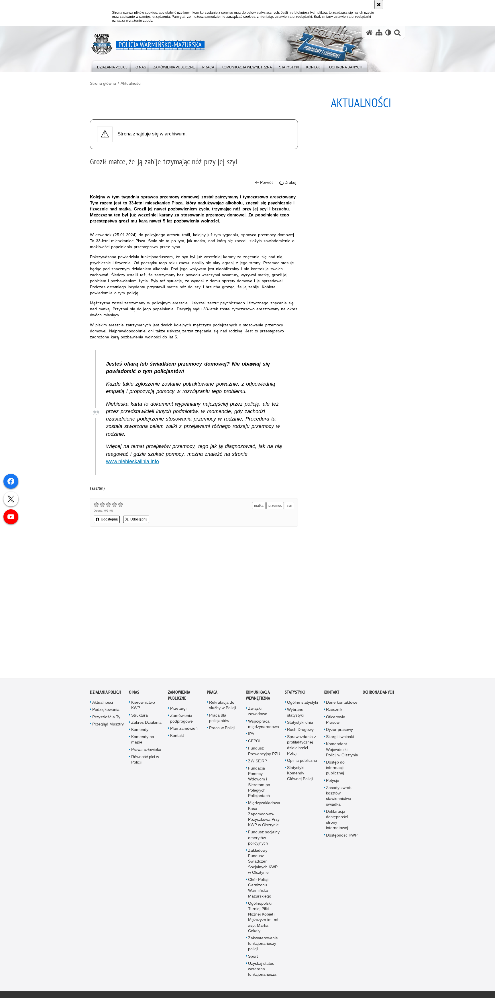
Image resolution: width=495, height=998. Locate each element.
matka (259, 506)
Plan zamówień (184, 729)
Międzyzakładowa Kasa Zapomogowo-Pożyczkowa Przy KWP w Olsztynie (264, 815)
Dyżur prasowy (339, 730)
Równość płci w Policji (145, 761)
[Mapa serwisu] (379, 32)
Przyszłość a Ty (106, 718)
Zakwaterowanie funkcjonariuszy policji (263, 944)
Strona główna (103, 83)
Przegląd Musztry (108, 725)
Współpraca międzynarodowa (263, 725)
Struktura (139, 716)
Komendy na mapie (142, 741)
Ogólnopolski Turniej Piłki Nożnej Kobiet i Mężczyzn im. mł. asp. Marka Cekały (263, 918)
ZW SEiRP (257, 762)
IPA (251, 735)
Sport (253, 957)
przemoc (275, 506)
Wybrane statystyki (295, 714)
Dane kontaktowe (342, 703)
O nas (134, 694)
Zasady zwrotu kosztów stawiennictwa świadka (339, 797)
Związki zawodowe (257, 712)
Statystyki (295, 694)
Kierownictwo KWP (143, 706)
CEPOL (255, 742)
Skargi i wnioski (340, 738)
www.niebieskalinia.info (132, 461)
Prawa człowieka (146, 750)
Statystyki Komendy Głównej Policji (300, 774)
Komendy (139, 730)
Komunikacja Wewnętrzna (258, 697)
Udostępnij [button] (109, 519)
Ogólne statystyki (302, 703)
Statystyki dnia (300, 723)
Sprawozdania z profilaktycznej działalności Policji (301, 746)
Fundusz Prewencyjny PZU (264, 752)
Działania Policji (105, 694)
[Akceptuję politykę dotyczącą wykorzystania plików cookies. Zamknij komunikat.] (378, 4)
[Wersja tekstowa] (388, 32)
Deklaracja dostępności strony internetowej (337, 820)
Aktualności (131, 83)
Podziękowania (105, 711)
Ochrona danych (378, 694)
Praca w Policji (222, 729)
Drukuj (290, 182)
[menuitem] (112, 66)
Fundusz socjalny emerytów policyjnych (264, 839)
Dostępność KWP (342, 836)
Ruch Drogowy (300, 730)
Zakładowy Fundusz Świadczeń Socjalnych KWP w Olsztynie (263, 862)
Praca (212, 694)
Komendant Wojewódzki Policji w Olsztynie (342, 750)
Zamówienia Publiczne (179, 697)
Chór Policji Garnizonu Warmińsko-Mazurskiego (259, 889)
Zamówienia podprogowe (181, 720)
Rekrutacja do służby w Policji (222, 706)
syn (289, 506)
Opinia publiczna (302, 761)
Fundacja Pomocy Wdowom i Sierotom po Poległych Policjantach (259, 783)
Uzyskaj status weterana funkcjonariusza (262, 970)
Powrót (266, 182)
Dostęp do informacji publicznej (335, 768)
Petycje (332, 781)
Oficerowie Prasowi (335, 721)
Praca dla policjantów (219, 719)
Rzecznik (334, 711)
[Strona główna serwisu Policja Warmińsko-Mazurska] (369, 32)
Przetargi (178, 709)
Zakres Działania (146, 723)
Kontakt (177, 736)
